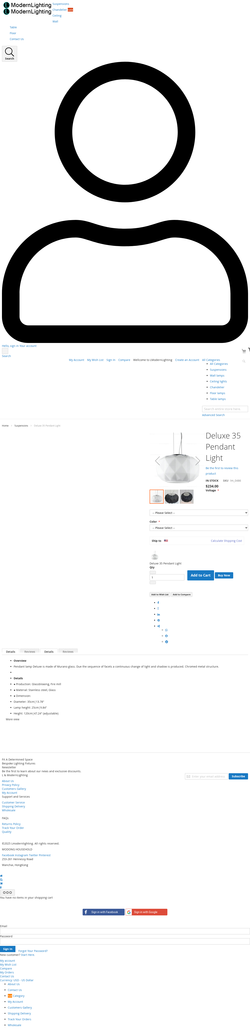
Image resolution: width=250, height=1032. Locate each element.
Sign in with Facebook (104, 912)
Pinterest (45, 855)
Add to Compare (182, 594)
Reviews (29, 651)
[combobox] (225, 409)
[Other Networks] (158, 626)
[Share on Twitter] (158, 608)
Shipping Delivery (13, 806)
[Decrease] (153, 572)
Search (6, 356)
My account (7, 960)
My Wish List (95, 360)
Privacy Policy (10, 785)
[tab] (10, 651)
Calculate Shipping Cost (226, 541)
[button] (157, 461)
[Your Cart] (244, 352)
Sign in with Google (145, 912)
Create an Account (187, 360)
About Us (8, 781)
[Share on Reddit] (166, 642)
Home (5, 425)
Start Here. (28, 955)
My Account (76, 360)
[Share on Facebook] (158, 602)
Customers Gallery (14, 789)
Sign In (110, 360)
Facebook (8, 855)
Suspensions (21, 425)
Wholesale (8, 810)
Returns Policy (11, 824)
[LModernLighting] (27, 8)
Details (10, 651)
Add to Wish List (160, 594)
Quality (6, 832)
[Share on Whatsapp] (166, 630)
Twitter (33, 855)
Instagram (21, 855)
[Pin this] (158, 620)
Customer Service (13, 802)
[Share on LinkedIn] (158, 614)
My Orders (7, 972)
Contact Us (7, 976)
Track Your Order (13, 828)
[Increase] (153, 582)
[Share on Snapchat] (166, 636)
